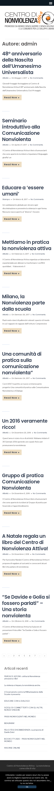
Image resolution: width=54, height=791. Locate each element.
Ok (27, 787)
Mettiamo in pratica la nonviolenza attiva (26, 245)
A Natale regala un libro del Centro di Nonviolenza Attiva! (25, 542)
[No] (50, 781)
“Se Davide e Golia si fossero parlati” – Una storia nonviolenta (26, 606)
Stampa (6, 199)
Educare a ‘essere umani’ (23, 190)
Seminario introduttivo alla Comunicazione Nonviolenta (21, 130)
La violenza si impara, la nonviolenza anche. (22, 685)
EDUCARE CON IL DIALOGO (17, 701)
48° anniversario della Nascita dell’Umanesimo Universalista (22, 63)
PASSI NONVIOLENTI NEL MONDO (20, 716)
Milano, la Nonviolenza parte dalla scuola (23, 302)
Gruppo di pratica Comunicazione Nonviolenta (23, 481)
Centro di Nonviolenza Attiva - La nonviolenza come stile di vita (28, 767)
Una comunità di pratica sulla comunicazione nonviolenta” (22, 363)
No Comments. (36, 78)
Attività (5, 78)
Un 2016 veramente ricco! (24, 424)
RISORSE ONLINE (12, 748)
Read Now (12, 97)
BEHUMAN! (9, 723)
